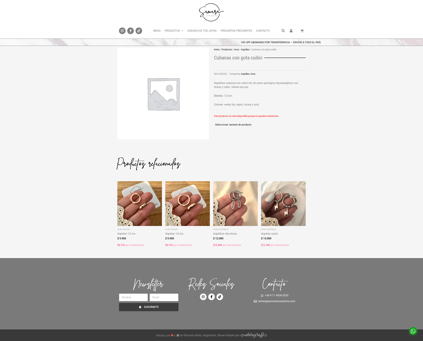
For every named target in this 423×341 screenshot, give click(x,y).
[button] (283, 31)
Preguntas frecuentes (236, 30)
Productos (172, 30)
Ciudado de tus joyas (202, 30)
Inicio (157, 30)
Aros (236, 49)
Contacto (263, 30)
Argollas (245, 49)
